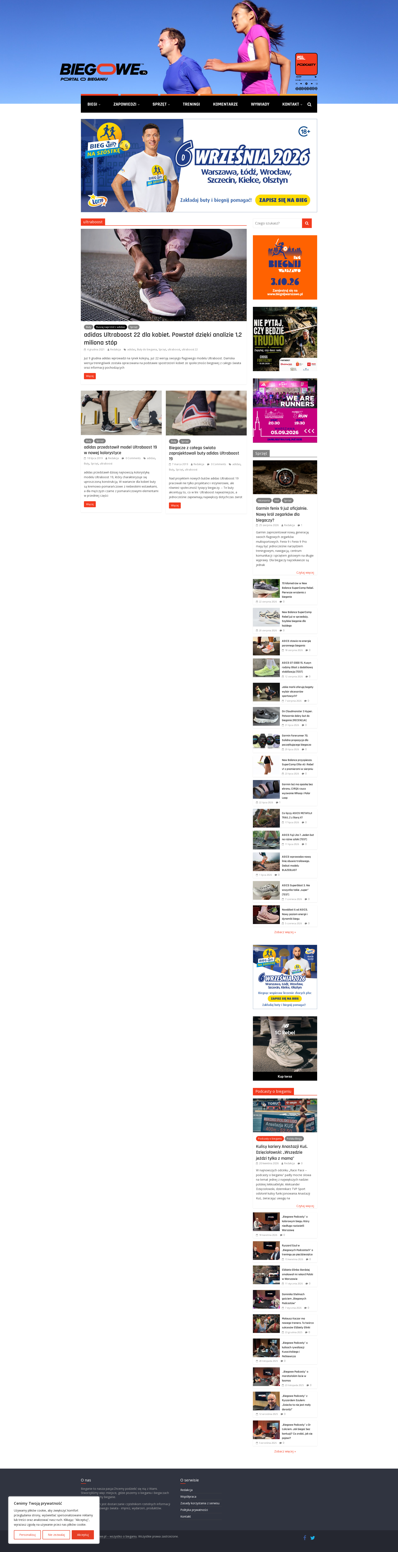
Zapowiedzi (124, 104)
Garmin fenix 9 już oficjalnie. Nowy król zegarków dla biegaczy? (281, 514)
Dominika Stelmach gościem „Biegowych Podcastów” (294, 1299)
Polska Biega (294, 1138)
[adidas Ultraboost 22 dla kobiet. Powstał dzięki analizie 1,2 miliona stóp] (164, 231)
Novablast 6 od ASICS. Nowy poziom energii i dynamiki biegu (295, 914)
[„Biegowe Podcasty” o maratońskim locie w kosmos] (266, 1370)
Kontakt (290, 104)
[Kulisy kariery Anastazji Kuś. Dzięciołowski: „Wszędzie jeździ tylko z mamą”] (285, 1101)
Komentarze (225, 104)
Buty (88, 327)
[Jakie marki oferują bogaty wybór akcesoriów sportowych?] (266, 685)
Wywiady (260, 104)
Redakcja (115, 349)
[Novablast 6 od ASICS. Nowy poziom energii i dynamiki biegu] (266, 907)
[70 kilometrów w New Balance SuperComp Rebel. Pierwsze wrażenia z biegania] (266, 581)
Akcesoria (264, 500)
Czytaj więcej (305, 572)
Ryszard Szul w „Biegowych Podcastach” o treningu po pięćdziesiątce (297, 1250)
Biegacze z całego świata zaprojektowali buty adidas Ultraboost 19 (204, 453)
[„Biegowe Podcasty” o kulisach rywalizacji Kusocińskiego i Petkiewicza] (266, 1341)
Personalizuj (27, 1535)
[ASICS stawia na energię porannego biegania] (266, 639)
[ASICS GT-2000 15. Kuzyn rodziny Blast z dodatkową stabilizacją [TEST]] (266, 661)
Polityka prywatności (194, 1510)
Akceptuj (83, 1535)
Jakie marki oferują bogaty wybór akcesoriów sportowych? (297, 691)
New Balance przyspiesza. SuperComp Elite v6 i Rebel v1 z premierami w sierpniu (297, 765)
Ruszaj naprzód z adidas (110, 327)
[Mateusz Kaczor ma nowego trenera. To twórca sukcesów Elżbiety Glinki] (266, 1316)
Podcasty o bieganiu (273, 1091)
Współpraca (188, 1496)
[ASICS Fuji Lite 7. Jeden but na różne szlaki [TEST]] (266, 833)
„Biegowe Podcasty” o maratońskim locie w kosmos (295, 1376)
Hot (277, 500)
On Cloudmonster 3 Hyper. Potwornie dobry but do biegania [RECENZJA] (297, 716)
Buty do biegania (147, 349)
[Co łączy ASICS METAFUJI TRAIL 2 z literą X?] (266, 811)
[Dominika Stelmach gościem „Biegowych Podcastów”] (266, 1292)
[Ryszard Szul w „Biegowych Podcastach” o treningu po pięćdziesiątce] (266, 1243)
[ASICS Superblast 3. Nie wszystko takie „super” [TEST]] (266, 883)
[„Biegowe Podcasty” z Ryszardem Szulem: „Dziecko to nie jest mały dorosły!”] (266, 1394)
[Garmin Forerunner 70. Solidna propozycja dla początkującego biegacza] (266, 733)
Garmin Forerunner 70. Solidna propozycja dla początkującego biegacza (296, 740)
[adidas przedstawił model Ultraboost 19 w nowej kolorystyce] (121, 393)
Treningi (191, 104)
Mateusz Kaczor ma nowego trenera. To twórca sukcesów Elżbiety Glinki (298, 1323)
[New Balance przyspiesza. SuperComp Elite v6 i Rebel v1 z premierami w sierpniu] (266, 758)
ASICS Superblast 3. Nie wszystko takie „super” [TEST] (296, 890)
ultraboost (174, 349)
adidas (131, 349)
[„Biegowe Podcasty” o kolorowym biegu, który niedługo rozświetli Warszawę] (266, 1215)
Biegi (92, 104)
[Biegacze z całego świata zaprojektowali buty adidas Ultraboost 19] (206, 393)
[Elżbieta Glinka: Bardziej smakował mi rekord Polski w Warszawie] (266, 1268)
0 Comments (133, 458)
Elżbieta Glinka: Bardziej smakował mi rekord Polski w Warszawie (297, 1274)
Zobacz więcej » (285, 932)
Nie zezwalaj (56, 1535)
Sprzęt (160, 104)
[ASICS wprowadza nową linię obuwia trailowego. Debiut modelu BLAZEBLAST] (266, 855)
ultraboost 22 (190, 349)
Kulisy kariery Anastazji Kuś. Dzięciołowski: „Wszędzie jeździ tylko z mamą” (282, 1152)
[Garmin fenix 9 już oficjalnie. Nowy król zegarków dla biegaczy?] (285, 463)
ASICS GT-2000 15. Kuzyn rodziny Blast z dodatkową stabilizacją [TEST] (297, 667)
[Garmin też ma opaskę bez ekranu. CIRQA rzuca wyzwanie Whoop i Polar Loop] (266, 782)
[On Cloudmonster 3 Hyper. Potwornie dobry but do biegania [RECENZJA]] (266, 709)
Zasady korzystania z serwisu (200, 1503)
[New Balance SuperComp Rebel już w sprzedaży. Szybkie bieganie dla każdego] (266, 610)
